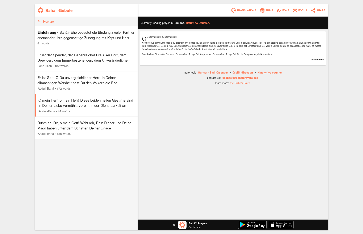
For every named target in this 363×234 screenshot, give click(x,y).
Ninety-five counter (270, 72)
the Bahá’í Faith (240, 83)
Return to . (198, 23)
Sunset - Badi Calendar (213, 72)
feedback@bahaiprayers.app (240, 78)
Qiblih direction (243, 72)
